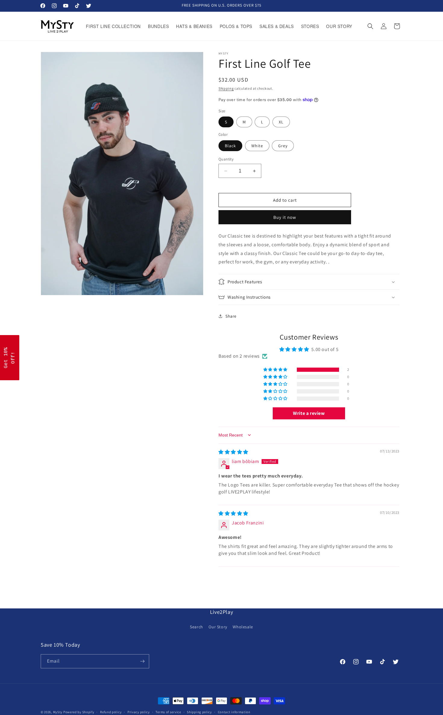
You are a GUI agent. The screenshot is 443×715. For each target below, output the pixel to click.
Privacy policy (138, 712)
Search (196, 627)
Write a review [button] (309, 413)
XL (281, 122)
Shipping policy (199, 712)
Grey (282, 145)
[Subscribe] (142, 661)
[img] (233, 452)
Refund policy (110, 712)
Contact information (234, 712)
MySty (58, 712)
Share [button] (231, 316)
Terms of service (168, 712)
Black (230, 145)
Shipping (226, 88)
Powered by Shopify (78, 712)
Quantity (226, 159)
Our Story (218, 627)
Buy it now (284, 217)
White (257, 145)
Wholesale (243, 627)
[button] (370, 26)
